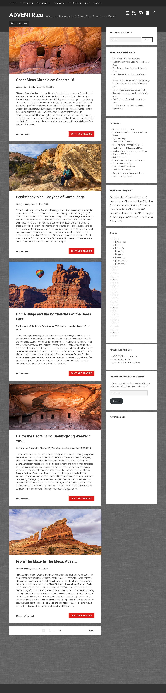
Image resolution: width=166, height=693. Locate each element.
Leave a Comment (26, 616)
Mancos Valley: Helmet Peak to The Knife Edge (131, 81)
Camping (140, 197)
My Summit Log (119, 139)
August (121, 242)
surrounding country (26, 351)
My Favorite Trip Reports (122, 176)
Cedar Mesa (22, 99)
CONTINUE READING (83, 135)
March (121, 258)
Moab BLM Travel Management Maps (128, 148)
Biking (131, 197)
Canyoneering (117, 201)
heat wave (35, 109)
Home (12, 3)
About (87, 3)
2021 (116, 279)
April (120, 254)
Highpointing (133, 205)
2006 (116, 326)
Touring (115, 221)
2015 (116, 298)
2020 (116, 282)
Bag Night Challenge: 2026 (123, 129)
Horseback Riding (119, 209)
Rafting (132, 217)
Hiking (145, 205)
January (121, 264)
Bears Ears (21, 464)
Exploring (131, 201)
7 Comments (23, 374)
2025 (116, 267)
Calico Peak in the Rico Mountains (126, 59)
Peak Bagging (146, 213)
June (120, 248)
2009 (116, 317)
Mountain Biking (129, 213)
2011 (116, 311)
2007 (116, 323)
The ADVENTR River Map (123, 142)
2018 (116, 289)
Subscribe (117, 401)
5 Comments (23, 134)
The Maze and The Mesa (56, 603)
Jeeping (114, 213)
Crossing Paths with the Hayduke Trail (128, 145)
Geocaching (118, 205)
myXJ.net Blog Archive (122, 359)
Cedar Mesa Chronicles (27, 448)
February (122, 261)
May (120, 251)
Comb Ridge (74, 216)
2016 (116, 295)
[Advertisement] (131, 461)
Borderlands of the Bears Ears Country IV (36, 326)
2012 (116, 307)
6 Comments (23, 251)
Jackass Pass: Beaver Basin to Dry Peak (129, 90)
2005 (116, 329)
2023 (116, 273)
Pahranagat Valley (73, 335)
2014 (116, 301)
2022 (116, 276)
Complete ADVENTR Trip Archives (126, 362)
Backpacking (119, 197)
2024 (116, 270)
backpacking (48, 96)
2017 (116, 292)
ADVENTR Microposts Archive (125, 356)
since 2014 (58, 357)
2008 (116, 320)
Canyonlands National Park (78, 584)
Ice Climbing (136, 209)
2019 (116, 286)
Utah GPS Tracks (119, 157)
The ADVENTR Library (121, 170)
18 (60, 630)
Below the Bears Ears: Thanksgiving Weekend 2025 (55, 407)
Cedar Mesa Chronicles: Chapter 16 (55, 50)
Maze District (55, 584)
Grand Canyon (41, 229)
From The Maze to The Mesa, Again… (55, 532)
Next (90, 630)
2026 (117, 239)
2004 (116, 332)
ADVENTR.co (26, 14)
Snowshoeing (146, 217)
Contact (97, 3)
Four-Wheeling (145, 201)
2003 (116, 335)
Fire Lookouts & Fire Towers (124, 167)
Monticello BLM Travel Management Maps (130, 151)
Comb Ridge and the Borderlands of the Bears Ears (55, 285)
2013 (116, 304)
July (120, 245)
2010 (116, 314)
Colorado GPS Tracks (121, 154)
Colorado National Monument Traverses (129, 160)
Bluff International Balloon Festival (72, 354)
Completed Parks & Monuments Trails (128, 173)
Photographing (119, 217)
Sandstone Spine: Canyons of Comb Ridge (55, 167)
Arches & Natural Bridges (123, 164)
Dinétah (57, 457)
